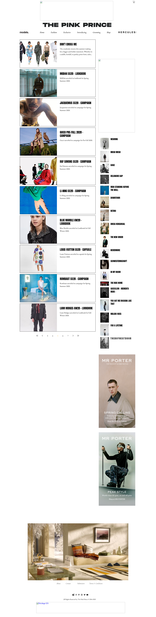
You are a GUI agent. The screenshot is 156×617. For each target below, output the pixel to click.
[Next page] (73, 335)
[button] (56, 32)
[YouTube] (87, 595)
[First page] (37, 335)
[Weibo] (73, 595)
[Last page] (78, 335)
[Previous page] (42, 335)
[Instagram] (82, 595)
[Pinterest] (79, 595)
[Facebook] (76, 595)
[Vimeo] (84, 595)
